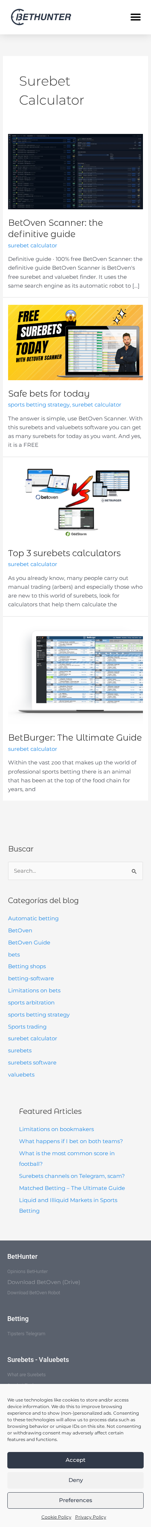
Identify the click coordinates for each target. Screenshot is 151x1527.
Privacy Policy (90, 1517)
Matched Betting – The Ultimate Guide (72, 1188)
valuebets (21, 1074)
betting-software (31, 978)
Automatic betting (33, 918)
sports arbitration (31, 1002)
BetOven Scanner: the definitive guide (55, 228)
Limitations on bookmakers (56, 1129)
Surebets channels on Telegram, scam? (72, 1176)
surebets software (32, 1062)
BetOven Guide (29, 942)
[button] (135, 17)
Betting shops (27, 966)
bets (14, 954)
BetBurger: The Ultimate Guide (75, 737)
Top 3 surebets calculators (64, 553)
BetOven (20, 930)
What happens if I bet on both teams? (71, 1141)
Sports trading (27, 1026)
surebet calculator (32, 1038)
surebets (20, 1050)
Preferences (75, 1500)
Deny (76, 1480)
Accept (75, 1459)
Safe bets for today (49, 393)
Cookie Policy (56, 1517)
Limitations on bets (34, 990)
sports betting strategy (39, 1014)
